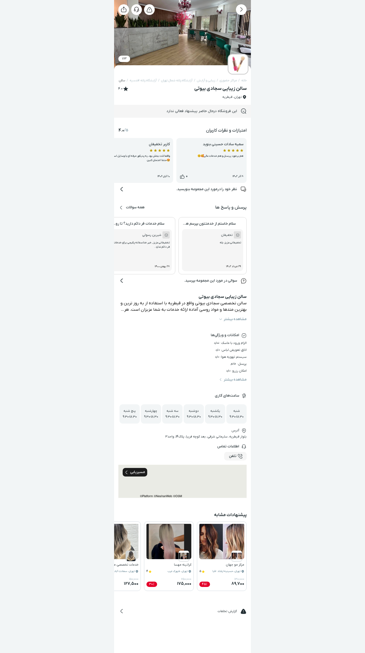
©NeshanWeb (163, 495)
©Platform (146, 495)
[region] (182, 481)
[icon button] (241, 9)
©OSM (177, 495)
